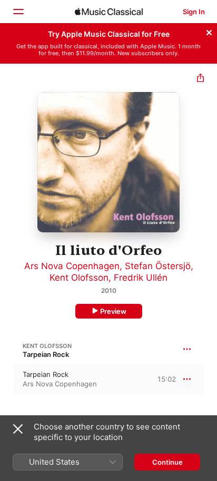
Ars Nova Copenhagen (72, 266)
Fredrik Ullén (140, 277)
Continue (167, 462)
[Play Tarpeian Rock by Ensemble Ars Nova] (7, 379)
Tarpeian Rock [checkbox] (45, 374)
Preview (113, 311)
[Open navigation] (17, 11)
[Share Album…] (200, 79)
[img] (109, 11)
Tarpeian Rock (46, 354)
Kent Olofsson (79, 277)
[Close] (209, 31)
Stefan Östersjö (158, 266)
